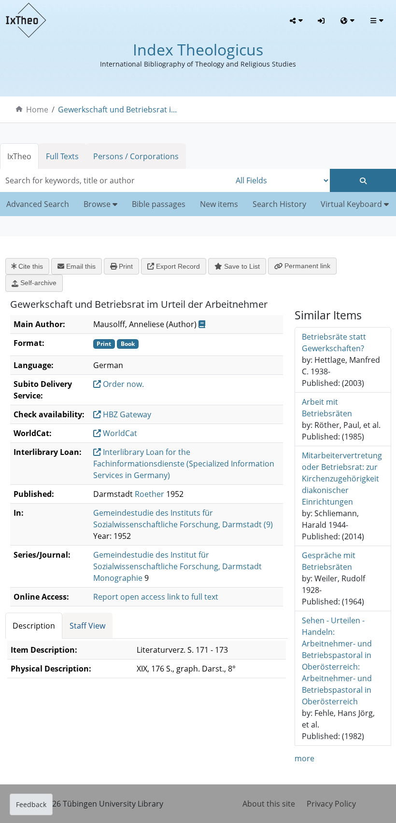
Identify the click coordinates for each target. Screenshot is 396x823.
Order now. (122, 384)
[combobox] (115, 180)
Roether (149, 494)
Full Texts (62, 156)
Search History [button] (279, 204)
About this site (268, 803)
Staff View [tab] (87, 625)
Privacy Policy (331, 803)
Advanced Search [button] (37, 204)
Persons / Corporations (136, 156)
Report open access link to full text (155, 596)
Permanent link (306, 266)
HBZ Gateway (126, 414)
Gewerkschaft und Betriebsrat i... (117, 109)
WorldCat (119, 433)
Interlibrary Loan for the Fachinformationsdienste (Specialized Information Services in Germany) (183, 463)
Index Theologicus (198, 49)
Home (37, 109)
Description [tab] (34, 625)
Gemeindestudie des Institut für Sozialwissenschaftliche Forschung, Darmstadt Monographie (177, 566)
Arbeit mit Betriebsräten (327, 408)
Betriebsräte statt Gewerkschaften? (334, 342)
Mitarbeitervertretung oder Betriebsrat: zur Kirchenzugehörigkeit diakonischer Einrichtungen (342, 478)
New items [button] (219, 204)
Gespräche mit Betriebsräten (328, 561)
